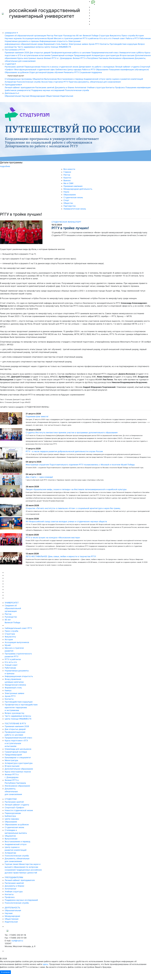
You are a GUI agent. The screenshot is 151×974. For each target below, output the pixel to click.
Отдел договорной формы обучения (46, 72)
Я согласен (5, 972)
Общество (68, 203)
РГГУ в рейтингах (91, 38)
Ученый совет (118, 38)
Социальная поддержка (90, 72)
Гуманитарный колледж (62, 55)
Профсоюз (120, 87)
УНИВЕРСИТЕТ (12, 602)
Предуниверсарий (82, 55)
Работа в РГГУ (132, 38)
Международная (37, 96)
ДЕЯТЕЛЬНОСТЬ (12, 907)
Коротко (67, 177)
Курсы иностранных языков (30, 58)
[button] (11, 135)
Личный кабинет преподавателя (20, 87)
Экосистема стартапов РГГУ (54, 82)
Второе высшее (127, 55)
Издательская (66, 96)
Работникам (145, 38)
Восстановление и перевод (70, 79)
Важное (67, 180)
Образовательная (13, 96)
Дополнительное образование (19, 769)
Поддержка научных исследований (47, 90)
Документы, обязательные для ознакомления (99, 82)
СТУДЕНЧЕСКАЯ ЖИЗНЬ (63, 222)
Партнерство (69, 206)
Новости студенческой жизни (19, 810)
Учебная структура (96, 87)
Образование (102, 69)
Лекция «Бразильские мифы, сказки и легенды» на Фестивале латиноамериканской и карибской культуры (76, 489)
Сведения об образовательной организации (25, 35)
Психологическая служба (29, 82)
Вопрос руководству (14, 713)
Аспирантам (10, 82)
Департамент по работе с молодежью (97, 66)
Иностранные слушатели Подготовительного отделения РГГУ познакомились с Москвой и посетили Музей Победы (80, 464)
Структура (104, 35)
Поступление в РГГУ (14, 49)
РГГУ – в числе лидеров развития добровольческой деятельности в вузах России (64, 451)
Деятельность (11, 93)
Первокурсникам (32, 66)
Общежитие (38, 79)
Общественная (53, 96)
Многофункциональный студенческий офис (34, 69)
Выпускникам (50, 79)
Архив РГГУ (94, 44)
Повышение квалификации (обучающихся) (129, 69)
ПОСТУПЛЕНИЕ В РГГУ (15, 723)
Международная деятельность (77, 189)
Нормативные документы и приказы (22, 41)
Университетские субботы (131, 52)
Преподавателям (13, 84)
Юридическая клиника (15, 685)
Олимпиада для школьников (18, 749)
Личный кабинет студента (127, 66)
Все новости (69, 169)
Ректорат (58, 35)
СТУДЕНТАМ (11, 799)
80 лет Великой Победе (87, 35)
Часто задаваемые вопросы (30, 47)
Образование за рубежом (17, 72)
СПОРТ (78, 222)
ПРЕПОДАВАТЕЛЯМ (14, 877)
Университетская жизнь (74, 209)
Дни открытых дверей (40, 52)
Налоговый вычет (16, 75)
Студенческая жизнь (73, 197)
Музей (50, 38)
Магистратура (11, 760)
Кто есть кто (105, 38)
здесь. (46, 964)
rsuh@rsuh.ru (17, 940)
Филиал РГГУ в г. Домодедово (58, 58)
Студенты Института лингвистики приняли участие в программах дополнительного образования (71, 432)
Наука (66, 192)
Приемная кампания (72, 186)
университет (11, 33)
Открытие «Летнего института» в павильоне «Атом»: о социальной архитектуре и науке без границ (73, 508)
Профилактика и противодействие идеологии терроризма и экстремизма (21, 707)
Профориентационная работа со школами (71, 52)
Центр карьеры (74, 69)
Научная (25, 96)
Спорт (66, 200)
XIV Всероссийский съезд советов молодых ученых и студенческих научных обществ (66, 521)
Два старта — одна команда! (39, 477)
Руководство (69, 35)
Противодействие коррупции (123, 44)
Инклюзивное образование (121, 58)
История (140, 35)
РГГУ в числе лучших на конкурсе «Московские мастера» (53, 537)
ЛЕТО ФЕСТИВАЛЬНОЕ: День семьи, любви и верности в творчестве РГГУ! (61, 556)
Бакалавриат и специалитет (18, 757)
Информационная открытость (54, 41)
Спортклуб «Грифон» (14, 807)
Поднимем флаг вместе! (37, 416)
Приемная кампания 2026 (17, 52)
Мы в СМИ (68, 183)
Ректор (50, 35)
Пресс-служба (128, 35)
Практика (73, 82)
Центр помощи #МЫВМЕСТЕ (57, 47)
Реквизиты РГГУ (71, 72)
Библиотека (61, 69)
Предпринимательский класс (105, 52)
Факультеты (115, 35)
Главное (67, 172)
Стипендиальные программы (18, 79)
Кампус (64, 44)
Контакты (104, 44)
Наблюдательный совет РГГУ (18, 628)
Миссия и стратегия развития (68, 38)
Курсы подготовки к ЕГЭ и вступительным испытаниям (16, 743)
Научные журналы (13, 38)
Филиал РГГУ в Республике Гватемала (90, 58)
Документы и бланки (64, 87)
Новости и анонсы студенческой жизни (59, 66)
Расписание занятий (14, 66)
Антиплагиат (81, 87)
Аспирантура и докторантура (105, 55)
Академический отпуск (94, 79)
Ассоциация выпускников (34, 38)
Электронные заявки (78, 44)
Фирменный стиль (52, 44)
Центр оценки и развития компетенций (124, 79)
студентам (10, 64)
